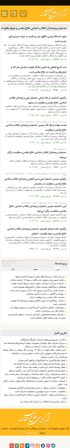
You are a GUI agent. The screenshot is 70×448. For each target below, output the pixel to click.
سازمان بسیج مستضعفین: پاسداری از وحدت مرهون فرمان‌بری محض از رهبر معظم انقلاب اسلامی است (37, 316)
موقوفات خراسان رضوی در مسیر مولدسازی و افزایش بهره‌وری (36, 387)
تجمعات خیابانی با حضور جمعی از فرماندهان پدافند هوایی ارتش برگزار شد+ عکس (35, 383)
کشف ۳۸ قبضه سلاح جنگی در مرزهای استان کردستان (41, 377)
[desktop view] (23, 14)
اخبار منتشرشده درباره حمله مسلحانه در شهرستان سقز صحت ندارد (34, 374)
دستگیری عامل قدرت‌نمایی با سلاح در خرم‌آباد (45, 346)
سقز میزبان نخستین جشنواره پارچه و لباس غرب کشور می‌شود (37, 370)
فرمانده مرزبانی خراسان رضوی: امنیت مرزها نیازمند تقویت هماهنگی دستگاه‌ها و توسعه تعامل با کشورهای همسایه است (38, 285)
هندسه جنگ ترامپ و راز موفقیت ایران (47, 297)
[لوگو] (54, 19)
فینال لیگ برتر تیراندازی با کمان (49, 311)
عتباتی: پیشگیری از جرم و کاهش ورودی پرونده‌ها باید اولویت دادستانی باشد (38, 302)
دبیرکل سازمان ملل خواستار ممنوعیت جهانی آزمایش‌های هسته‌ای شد (34, 343)
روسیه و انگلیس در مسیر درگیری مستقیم (45, 293)
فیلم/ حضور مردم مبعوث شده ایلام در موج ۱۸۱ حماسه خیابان (37, 280)
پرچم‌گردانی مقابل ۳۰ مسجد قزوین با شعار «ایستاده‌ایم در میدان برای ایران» (35, 396)
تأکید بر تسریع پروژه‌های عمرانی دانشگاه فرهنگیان (42, 339)
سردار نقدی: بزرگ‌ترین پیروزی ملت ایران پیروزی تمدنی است (37, 290)
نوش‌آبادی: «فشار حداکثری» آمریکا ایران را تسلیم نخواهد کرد (37, 307)
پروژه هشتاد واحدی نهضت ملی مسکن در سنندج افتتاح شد (39, 363)
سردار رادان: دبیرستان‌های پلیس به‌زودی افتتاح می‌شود (39, 276)
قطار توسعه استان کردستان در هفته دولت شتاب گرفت (40, 367)
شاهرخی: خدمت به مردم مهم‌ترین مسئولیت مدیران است (40, 391)
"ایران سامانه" (31, 432)
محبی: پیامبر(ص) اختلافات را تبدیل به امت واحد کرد (42, 401)
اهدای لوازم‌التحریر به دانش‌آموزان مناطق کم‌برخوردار (41, 360)
